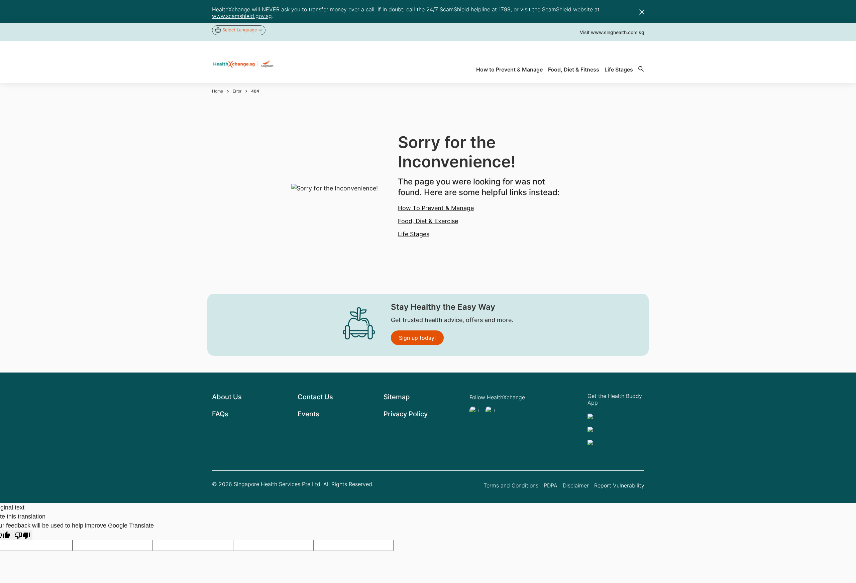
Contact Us (315, 397)
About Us (227, 397)
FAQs (220, 414)
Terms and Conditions (511, 485)
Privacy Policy (406, 414)
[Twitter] (476, 410)
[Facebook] (492, 410)
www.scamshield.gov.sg (242, 16)
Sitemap (397, 397)
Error (237, 91)
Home (217, 91)
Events (308, 414)
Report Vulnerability (619, 485)
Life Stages (413, 234)
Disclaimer (576, 485)
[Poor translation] (22, 535)
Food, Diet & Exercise (428, 221)
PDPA (550, 485)
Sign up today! (417, 337)
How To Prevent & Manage (436, 207)
